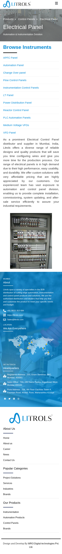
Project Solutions (12, 478)
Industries (8, 489)
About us (8, 443)
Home (6, 438)
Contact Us (9, 460)
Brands (7, 494)
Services (7, 483)
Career (6, 449)
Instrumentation (11, 512)
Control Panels (10, 523)
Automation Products (14, 517)
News (6, 454)
